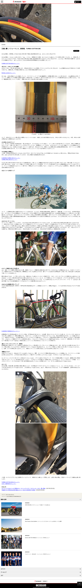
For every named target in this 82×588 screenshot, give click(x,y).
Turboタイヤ (11, 496)
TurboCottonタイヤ (17, 496)
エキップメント (11, 494)
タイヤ (8, 496)
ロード (7, 494)
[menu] (79, 584)
